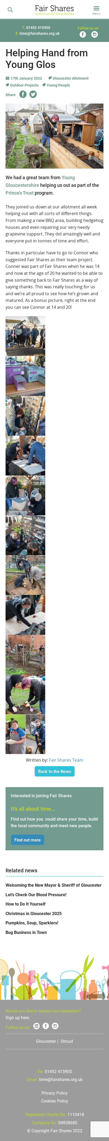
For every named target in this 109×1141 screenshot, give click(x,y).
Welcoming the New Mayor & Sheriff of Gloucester (54, 885)
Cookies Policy (54, 1101)
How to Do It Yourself (26, 904)
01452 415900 (38, 27)
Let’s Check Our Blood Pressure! (36, 894)
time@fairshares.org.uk (40, 33)
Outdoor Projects (24, 85)
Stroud (67, 1041)
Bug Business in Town (26, 932)
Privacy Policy (55, 1093)
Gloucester (46, 1041)
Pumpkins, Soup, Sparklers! (32, 922)
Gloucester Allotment (70, 78)
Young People (58, 85)
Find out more (27, 840)
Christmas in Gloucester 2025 (34, 913)
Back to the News (54, 771)
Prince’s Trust (20, 193)
